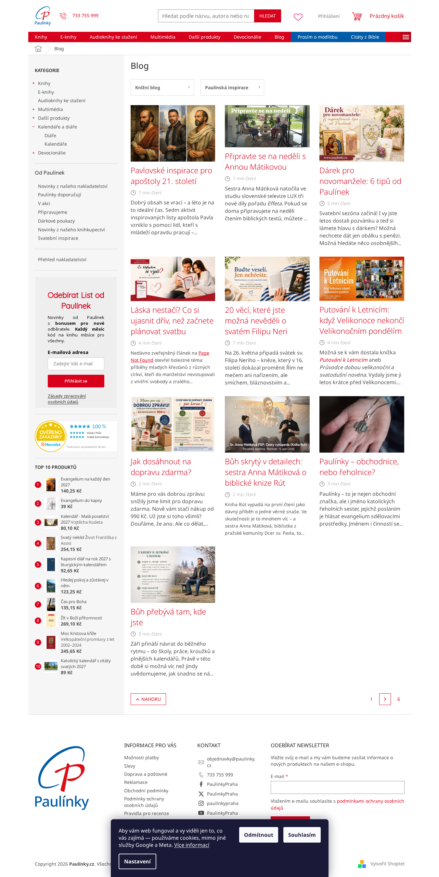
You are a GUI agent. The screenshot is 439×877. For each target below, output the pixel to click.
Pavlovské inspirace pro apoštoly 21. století (171, 175)
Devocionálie (52, 153)
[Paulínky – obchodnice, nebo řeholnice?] (361, 424)
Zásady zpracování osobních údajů (67, 399)
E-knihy (46, 92)
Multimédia (50, 109)
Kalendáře (56, 144)
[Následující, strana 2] (385, 699)
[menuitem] (41, 37)
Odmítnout (258, 834)
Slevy (129, 766)
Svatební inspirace (58, 238)
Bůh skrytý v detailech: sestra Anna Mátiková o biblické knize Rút (265, 472)
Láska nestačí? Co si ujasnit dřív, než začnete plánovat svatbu (172, 320)
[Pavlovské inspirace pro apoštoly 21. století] (173, 133)
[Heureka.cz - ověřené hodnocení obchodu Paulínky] (76, 436)
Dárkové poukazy (56, 221)
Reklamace (136, 782)
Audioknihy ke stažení (61, 100)
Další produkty (54, 118)
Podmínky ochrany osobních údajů (144, 802)
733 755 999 (220, 775)
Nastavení (137, 861)
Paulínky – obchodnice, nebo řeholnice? (359, 466)
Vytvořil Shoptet (387, 863)
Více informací (191, 844)
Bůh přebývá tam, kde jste (168, 616)
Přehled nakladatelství (62, 259)
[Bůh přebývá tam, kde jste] (173, 574)
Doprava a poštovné (145, 774)
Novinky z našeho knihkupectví (71, 229)
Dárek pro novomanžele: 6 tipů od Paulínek (360, 181)
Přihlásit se (76, 381)
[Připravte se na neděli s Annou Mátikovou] (267, 126)
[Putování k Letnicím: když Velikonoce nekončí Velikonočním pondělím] (361, 278)
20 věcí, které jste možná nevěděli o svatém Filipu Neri (256, 320)
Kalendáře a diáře (57, 127)
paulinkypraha (223, 803)
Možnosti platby (141, 757)
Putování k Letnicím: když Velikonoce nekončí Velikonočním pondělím (361, 320)
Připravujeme (52, 212)
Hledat (267, 16)
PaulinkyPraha (222, 784)
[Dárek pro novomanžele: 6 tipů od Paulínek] (361, 133)
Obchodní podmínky (146, 790)
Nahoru (151, 699)
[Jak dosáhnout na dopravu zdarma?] (173, 424)
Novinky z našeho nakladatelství (73, 186)
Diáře (50, 135)
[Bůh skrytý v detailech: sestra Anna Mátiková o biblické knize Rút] (267, 424)
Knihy (44, 83)
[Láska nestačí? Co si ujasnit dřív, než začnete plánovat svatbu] (173, 278)
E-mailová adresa (68, 352)
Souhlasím (302, 834)
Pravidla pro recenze (146, 813)
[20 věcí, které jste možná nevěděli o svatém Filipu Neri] (267, 278)
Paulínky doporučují (59, 194)
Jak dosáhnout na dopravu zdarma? (161, 466)
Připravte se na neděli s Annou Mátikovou (265, 161)
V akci (44, 203)
